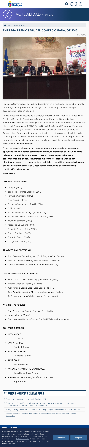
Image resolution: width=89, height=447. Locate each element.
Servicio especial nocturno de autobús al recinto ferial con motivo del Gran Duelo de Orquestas (42, 414)
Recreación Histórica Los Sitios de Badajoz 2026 (26, 399)
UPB (15, 25)
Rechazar (61, 437)
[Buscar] (66, 4)
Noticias (22, 25)
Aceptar (78, 437)
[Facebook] (72, 4)
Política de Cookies (22, 439)
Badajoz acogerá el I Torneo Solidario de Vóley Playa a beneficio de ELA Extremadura (43, 409)
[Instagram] (80, 4)
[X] (76, 4)
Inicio (8, 25)
